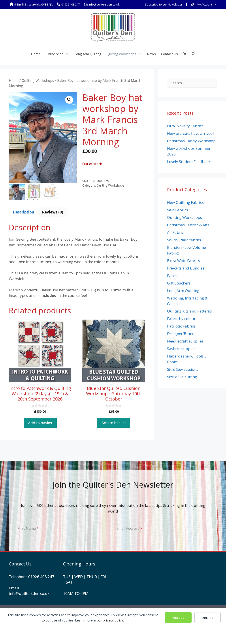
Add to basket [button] (40, 422)
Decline (207, 617)
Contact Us (169, 54)
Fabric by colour (181, 318)
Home (35, 54)
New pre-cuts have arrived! (190, 133)
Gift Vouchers (178, 283)
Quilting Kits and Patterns (189, 311)
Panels (173, 275)
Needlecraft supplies (185, 341)
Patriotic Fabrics (181, 326)
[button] (69, 100)
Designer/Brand (181, 333)
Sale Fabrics (177, 209)
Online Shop (55, 54)
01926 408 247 (41, 576)
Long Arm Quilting (87, 54)
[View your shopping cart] (185, 53)
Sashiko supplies (181, 348)
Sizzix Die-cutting (182, 376)
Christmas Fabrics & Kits (188, 224)
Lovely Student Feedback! (189, 161)
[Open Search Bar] (193, 53)
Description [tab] (23, 212)
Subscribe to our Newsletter (163, 4)
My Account (204, 4)
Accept (178, 617)
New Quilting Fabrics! (186, 202)
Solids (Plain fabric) (184, 239)
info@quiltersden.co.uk (29, 593)
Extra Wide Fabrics (183, 260)
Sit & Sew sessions (182, 369)
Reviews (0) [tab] (52, 212)
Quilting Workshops (121, 54)
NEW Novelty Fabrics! (185, 125)
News (151, 54)
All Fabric (175, 232)
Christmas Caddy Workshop (191, 140)
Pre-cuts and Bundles (185, 268)
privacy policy (113, 620)
